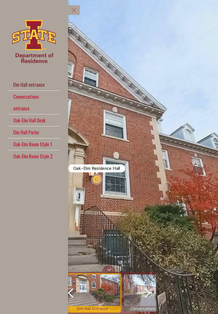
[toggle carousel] (109, 268)
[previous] (70, 293)
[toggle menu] (74, 10)
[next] (147, 293)
